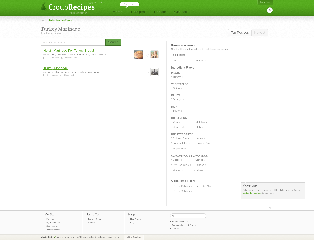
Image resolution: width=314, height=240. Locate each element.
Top (269, 207)
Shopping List (52, 226)
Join (261, 2)
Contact (175, 228)
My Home (50, 219)
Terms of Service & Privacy (184, 225)
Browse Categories (96, 219)
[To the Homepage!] (72, 7)
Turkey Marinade (55, 68)
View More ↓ (199, 170)
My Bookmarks (53, 222)
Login (268, 2)
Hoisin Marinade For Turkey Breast (68, 50)
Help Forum (135, 219)
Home (43, 20)
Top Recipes (240, 32)
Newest (259, 32)
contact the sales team (252, 193)
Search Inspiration (180, 222)
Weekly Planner (53, 229)
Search (91, 222)
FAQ (132, 222)
